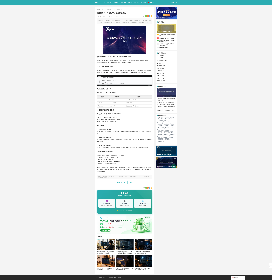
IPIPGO (97, 2)
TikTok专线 (123, 2)
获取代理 (116, 2)
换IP (172, 132)
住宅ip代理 (160, 127)
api (158, 118)
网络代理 (159, 78)
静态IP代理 (159, 80)
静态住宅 (167, 139)
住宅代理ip (167, 127)
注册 (176, 2)
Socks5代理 (165, 123)
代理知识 (143, 2)
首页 (103, 2)
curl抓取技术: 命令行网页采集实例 (166, 102)
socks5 (159, 123)
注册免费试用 (121, 182)
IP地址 (165, 120)
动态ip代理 (160, 130)
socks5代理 (160, 58)
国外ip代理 (159, 70)
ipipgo (100, 16)
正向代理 (159, 73)
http (162, 118)
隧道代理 (171, 137)
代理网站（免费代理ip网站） (164, 31)
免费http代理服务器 (163, 47)
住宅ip (172, 125)
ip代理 (103, 9)
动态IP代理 (159, 65)
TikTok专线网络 (160, 60)
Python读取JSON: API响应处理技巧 (166, 104)
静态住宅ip (160, 141)
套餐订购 (109, 2)
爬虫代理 (159, 75)
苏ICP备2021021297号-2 (112, 277)
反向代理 (159, 68)
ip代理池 (160, 120)
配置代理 (165, 137)
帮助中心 (136, 2)
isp (169, 120)
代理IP (171, 123)
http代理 (167, 118)
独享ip (159, 137)
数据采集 (130, 2)
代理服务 (160, 125)
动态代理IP (167, 130)
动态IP (172, 127)
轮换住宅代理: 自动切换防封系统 (166, 110)
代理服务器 (160, 63)
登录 (172, 2)
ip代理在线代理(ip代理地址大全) (166, 38)
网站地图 (119, 277)
